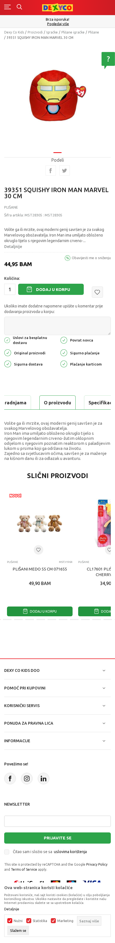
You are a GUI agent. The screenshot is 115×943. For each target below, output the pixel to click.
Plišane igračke (73, 32)
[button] (97, 292)
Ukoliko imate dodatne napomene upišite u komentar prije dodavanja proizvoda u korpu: (53, 309)
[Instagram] (26, 778)
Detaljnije (13, 246)
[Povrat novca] (63, 339)
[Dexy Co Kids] (57, 7)
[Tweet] (65, 170)
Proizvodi (35, 32)
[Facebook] (51, 170)
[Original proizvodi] (7, 352)
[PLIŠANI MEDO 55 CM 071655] (40, 523)
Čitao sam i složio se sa (50, 852)
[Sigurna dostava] (7, 363)
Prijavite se (57, 837)
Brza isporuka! (57, 19)
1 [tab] (57, 152)
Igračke (52, 32)
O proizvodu (57, 402)
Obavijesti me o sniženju (91, 258)
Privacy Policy (96, 864)
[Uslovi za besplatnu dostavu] (7, 339)
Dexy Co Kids (14, 32)
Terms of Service (24, 869)
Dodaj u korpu (53, 289)
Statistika (40, 921)
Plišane (93, 32)
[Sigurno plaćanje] (63, 352)
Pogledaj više (58, 24)
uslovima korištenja (70, 851)
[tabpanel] (57, 96)
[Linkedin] (43, 778)
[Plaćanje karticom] (63, 363)
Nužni (18, 921)
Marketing (65, 921)
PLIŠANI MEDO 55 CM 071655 (40, 569)
